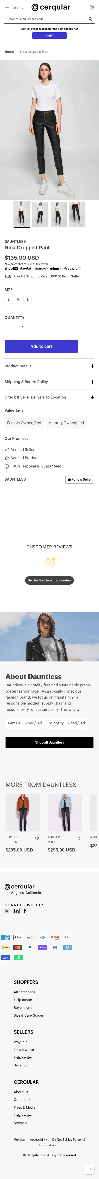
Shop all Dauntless (49, 742)
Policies (19, 1139)
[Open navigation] (7, 7)
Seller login (23, 1065)
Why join (21, 1042)
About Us (21, 1092)
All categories (24, 992)
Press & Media (24, 1107)
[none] (22, 215)
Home (9, 51)
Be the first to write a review (49, 580)
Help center (23, 1000)
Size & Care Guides (29, 1015)
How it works (24, 1050)
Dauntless (15, 242)
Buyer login (23, 1007)
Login (49, 35)
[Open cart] (92, 7)
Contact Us (22, 1100)
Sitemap (20, 1123)
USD (16, 8)
